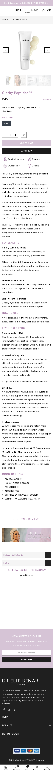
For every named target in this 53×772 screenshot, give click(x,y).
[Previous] (6, 50)
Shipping (20, 107)
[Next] (47, 50)
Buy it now (26, 150)
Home (5, 19)
